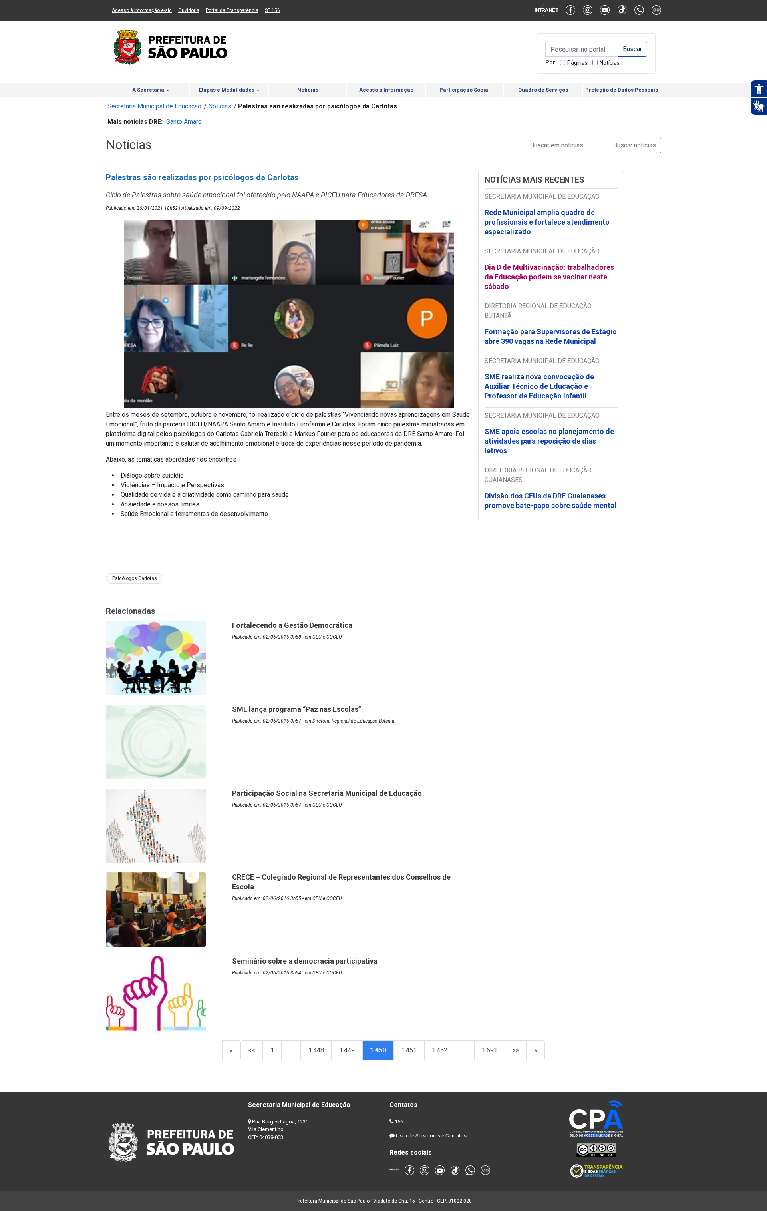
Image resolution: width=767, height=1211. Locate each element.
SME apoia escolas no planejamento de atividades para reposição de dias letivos (549, 441)
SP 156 (272, 10)
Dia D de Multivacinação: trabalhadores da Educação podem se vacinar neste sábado (549, 277)
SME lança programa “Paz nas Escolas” (296, 709)
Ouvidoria (188, 10)
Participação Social (464, 90)
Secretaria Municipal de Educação (154, 106)
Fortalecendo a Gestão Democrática (292, 625)
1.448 (316, 1050)
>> (516, 1050)
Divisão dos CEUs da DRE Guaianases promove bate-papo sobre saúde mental (550, 501)
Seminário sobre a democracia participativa (305, 961)
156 (399, 1122)
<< (251, 1050)
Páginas (577, 62)
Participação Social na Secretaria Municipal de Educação (327, 793)
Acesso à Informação (386, 90)
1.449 (347, 1050)
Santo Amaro (184, 121)
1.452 (439, 1050)
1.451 (409, 1050)
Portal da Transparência (232, 10)
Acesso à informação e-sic (142, 10)
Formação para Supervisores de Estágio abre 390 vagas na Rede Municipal (551, 336)
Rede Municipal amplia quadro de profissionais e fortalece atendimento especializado (547, 222)
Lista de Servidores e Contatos (431, 1136)
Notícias (610, 62)
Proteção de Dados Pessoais (621, 90)
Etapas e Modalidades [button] (227, 90)
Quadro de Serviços (543, 90)
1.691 (489, 1050)
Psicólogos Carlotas (134, 578)
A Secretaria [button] (148, 90)
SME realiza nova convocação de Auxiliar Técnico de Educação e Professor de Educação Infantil (539, 386)
